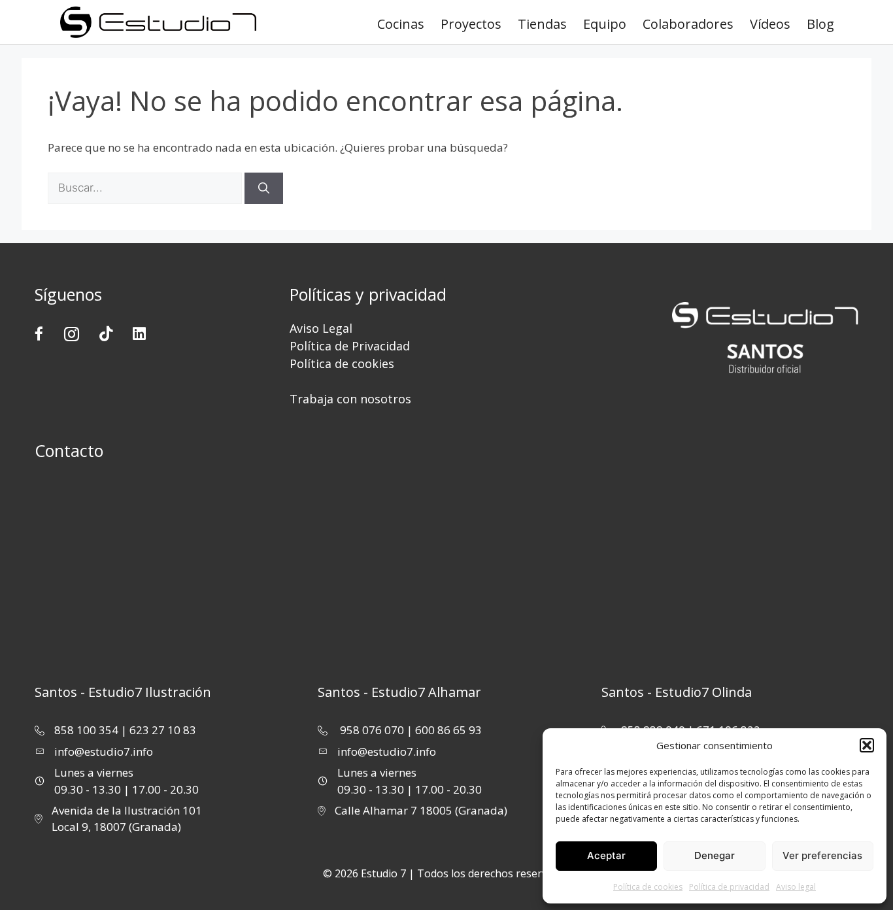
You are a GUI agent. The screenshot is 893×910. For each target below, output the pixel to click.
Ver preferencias (822, 855)
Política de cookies (647, 886)
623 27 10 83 (162, 729)
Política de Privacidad (350, 346)
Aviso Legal (321, 328)
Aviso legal (796, 886)
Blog (820, 24)
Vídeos (770, 24)
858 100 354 (86, 729)
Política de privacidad (729, 886)
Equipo (604, 24)
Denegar (714, 855)
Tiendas (542, 24)
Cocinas (400, 24)
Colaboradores (688, 24)
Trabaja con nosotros (350, 399)
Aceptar (606, 855)
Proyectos (471, 24)
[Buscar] (263, 188)
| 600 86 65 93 (444, 729)
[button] (866, 745)
